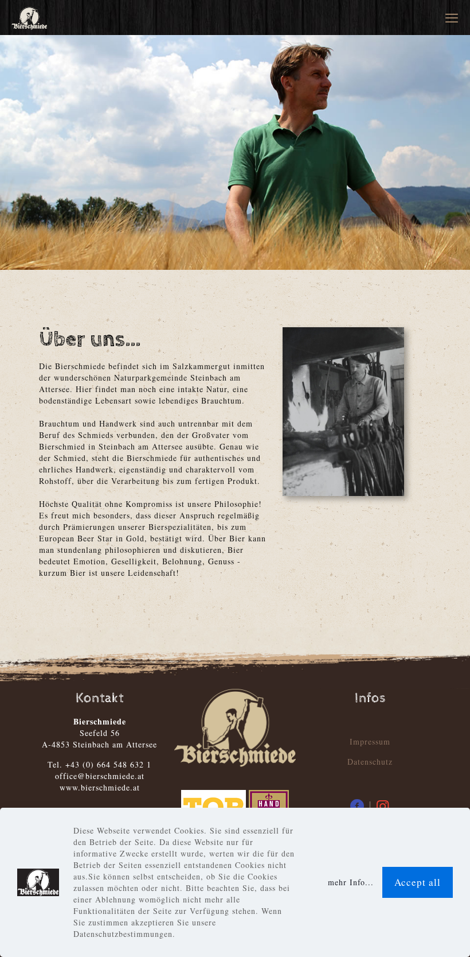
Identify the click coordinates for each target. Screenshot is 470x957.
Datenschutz (370, 761)
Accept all (417, 882)
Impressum (370, 741)
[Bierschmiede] (29, 17)
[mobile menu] (451, 17)
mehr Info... (351, 882)
